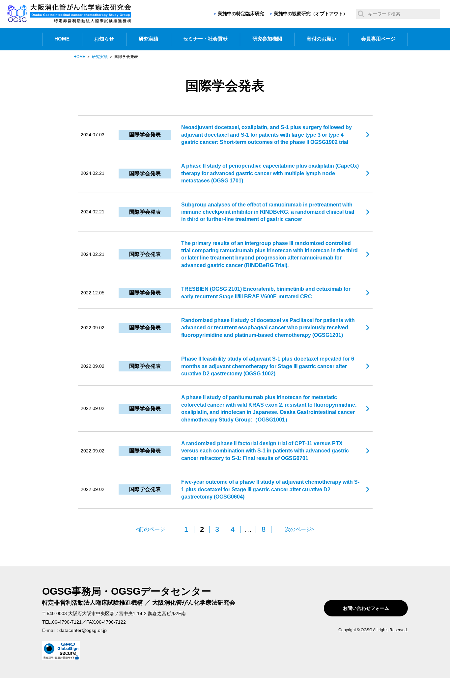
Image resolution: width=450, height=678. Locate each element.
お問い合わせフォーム (366, 608)
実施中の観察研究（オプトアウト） (311, 13)
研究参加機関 (267, 38)
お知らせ (104, 38)
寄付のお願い (321, 38)
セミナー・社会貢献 (205, 38)
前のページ (152, 529)
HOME (62, 38)
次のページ (298, 529)
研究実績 (148, 38)
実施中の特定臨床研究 (241, 13)
